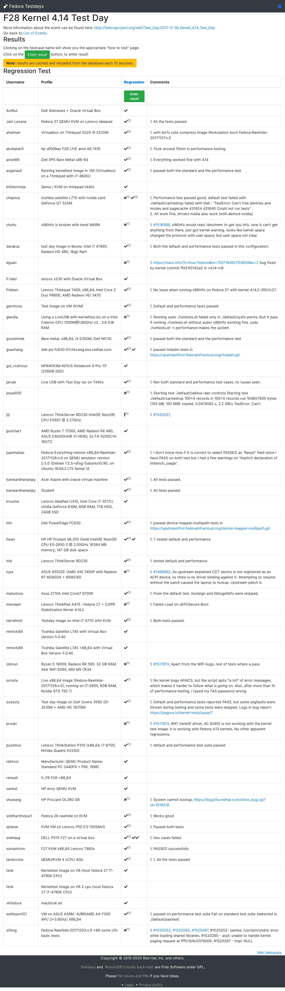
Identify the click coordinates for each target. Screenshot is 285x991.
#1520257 (161, 414)
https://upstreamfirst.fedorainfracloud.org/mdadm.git (195, 355)
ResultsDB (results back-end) (129, 967)
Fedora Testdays (26, 6)
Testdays (88, 967)
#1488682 (162, 572)
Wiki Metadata (269, 952)
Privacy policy (151, 985)
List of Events (35, 33)
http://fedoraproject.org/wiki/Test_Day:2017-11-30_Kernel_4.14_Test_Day (154, 27)
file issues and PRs (133, 976)
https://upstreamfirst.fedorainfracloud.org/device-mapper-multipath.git (210, 528)
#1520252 (162, 930)
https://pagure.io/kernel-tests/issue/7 (181, 712)
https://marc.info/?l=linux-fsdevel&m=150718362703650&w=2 (206, 262)
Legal (129, 985)
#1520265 (181, 930)
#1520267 (200, 930)
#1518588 (161, 224)
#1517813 (161, 664)
